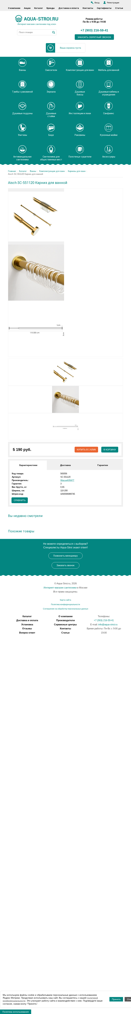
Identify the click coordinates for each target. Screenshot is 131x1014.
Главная (12, 171)
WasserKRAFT (67, 480)
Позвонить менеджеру (65, 555)
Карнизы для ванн (76, 171)
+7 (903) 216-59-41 (94, 30)
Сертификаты (104, 8)
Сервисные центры (65, 624)
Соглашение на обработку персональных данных (65, 609)
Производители (65, 620)
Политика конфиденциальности (65, 604)
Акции (27, 8)
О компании (14, 8)
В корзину (110, 449)
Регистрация (113, 2)
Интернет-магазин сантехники (60, 587)
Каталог (38, 8)
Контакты (88, 8)
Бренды (50, 8)
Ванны (33, 171)
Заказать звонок (65, 565)
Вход (97, 2)
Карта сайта (65, 600)
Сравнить (20, 500)
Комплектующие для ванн (52, 171)
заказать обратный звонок (94, 37)
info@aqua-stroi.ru (107, 624)
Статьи (119, 8)
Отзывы (27, 628)
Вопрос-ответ (27, 632)
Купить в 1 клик (86, 449)
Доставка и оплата (68, 8)
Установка (27, 624)
